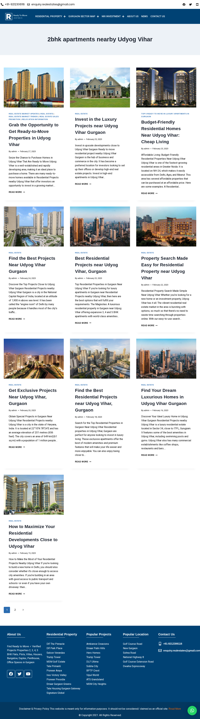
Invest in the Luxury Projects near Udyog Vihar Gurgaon (96, 126)
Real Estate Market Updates (24, 114)
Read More (17, 192)
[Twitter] (19, 674)
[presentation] (34, 87)
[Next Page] (23, 610)
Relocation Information (35, 119)
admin (14, 151)
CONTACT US (157, 16)
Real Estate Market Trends (23, 116)
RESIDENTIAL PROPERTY (48, 16)
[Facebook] (11, 674)
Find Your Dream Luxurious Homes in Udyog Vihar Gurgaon (164, 397)
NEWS (144, 16)
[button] (192, 710)
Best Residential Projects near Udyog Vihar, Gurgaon (96, 265)
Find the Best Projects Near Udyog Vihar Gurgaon (32, 265)
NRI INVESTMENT (111, 16)
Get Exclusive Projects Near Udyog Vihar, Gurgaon (33, 397)
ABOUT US (132, 16)
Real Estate (46, 114)
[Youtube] (28, 674)
